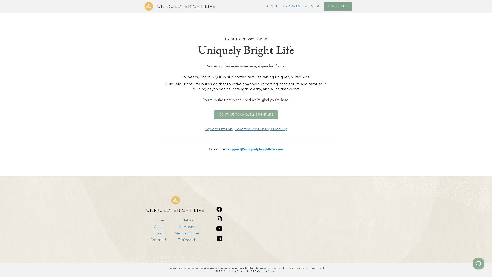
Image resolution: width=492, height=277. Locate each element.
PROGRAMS (293, 6)
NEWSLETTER (338, 6)
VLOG (316, 6)
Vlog (158, 233)
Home (159, 220)
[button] (305, 6)
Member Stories (187, 233)
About (158, 227)
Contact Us (158, 240)
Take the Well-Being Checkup (261, 129)
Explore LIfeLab (219, 129)
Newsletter (187, 227)
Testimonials (187, 240)
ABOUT (272, 6)
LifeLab (187, 220)
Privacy (272, 271)
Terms (262, 271)
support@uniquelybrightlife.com (255, 149)
